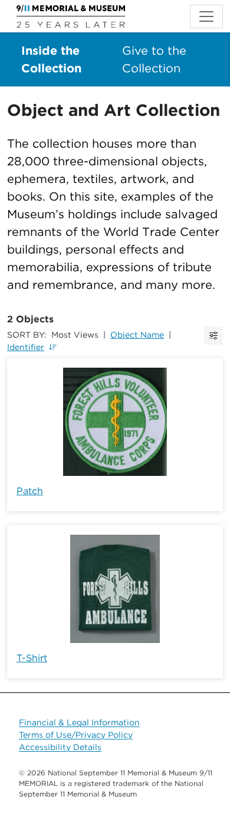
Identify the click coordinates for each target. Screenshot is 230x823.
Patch (30, 491)
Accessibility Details (60, 747)
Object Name (137, 334)
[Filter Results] (213, 335)
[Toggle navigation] (206, 16)
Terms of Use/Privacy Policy (76, 734)
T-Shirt (32, 658)
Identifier (25, 347)
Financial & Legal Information (79, 722)
